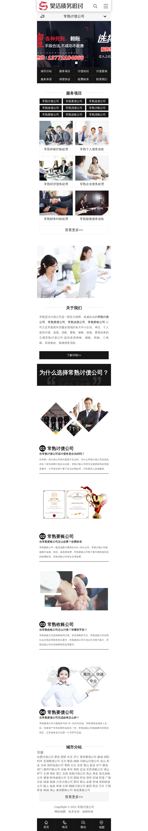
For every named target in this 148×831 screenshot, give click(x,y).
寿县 (95, 773)
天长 (102, 786)
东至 (80, 765)
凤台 (89, 773)
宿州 (89, 777)
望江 (59, 773)
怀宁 (40, 773)
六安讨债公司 (64, 781)
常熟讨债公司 (50, 101)
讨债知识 (83, 71)
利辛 (40, 761)
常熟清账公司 (97, 114)
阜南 (59, 786)
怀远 (82, 777)
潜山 (106, 769)
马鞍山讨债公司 (89, 761)
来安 (70, 769)
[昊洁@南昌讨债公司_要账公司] (64, 6)
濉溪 (46, 777)
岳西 (65, 773)
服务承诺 (46, 79)
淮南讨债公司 (77, 773)
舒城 (95, 781)
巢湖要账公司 (64, 790)
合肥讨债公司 (45, 756)
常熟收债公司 (50, 107)
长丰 (70, 756)
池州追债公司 (55, 765)
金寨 (89, 781)
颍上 (46, 786)
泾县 (40, 781)
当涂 (43, 765)
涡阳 (106, 756)
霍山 (82, 781)
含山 (103, 761)
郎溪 (102, 777)
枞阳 (89, 786)
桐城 (46, 790)
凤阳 (76, 769)
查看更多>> (74, 230)
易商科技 (87, 811)
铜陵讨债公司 (77, 786)
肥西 (63, 756)
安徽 (40, 752)
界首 (40, 790)
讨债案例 (101, 71)
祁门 (40, 769)
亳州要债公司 (88, 756)
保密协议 (64, 79)
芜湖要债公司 (51, 761)
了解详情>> (74, 355)
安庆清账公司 (94, 769)
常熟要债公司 (74, 101)
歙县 (92, 765)
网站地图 (60, 811)
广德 (108, 777)
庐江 (76, 756)
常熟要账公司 (50, 114)
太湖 (46, 773)
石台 (73, 765)
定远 (82, 769)
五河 (70, 777)
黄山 (86, 765)
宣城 (95, 777)
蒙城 (100, 756)
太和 (65, 786)
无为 (63, 761)
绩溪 (46, 781)
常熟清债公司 (74, 107)
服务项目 (64, 71)
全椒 (63, 769)
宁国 (108, 786)
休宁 (99, 765)
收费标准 (83, 79)
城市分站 (46, 71)
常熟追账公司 (74, 114)
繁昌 (70, 761)
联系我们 (101, 79)
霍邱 (76, 781)
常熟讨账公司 (97, 107)
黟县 (105, 765)
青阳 (67, 765)
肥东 (57, 756)
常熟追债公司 (97, 101)
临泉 (52, 786)
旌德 (52, 781)
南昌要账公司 (82, 790)
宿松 (52, 773)
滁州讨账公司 (51, 769)
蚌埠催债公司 (58, 777)
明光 (95, 786)
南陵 (76, 761)
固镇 (76, 777)
